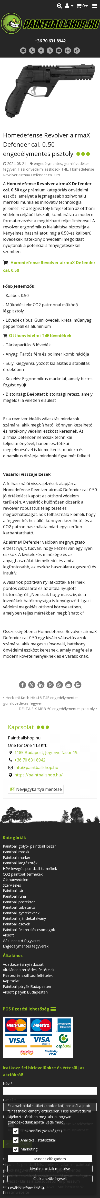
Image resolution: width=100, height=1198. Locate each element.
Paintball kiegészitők (20, 862)
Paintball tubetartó (19, 907)
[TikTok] (77, 50)
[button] (94, 6)
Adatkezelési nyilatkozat (23, 964)
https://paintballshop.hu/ (38, 775)
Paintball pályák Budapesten (27, 986)
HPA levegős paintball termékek (30, 868)
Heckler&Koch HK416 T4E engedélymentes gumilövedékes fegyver (40, 700)
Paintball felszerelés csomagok (29, 929)
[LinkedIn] (41, 685)
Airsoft (8, 935)
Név (8, 1083)
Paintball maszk (16, 851)
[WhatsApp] (59, 685)
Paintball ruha (14, 896)
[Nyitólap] (50, 23)
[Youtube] (59, 50)
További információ (24, 1187)
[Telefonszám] (32, 50)
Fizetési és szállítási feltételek (28, 975)
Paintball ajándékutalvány (24, 918)
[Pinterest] (50, 685)
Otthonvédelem (16, 879)
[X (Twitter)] (50, 50)
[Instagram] (68, 50)
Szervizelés (12, 885)
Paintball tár (13, 890)
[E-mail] (23, 50)
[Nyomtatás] (78, 685)
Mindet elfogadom (50, 1158)
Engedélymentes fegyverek (25, 946)
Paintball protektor (19, 901)
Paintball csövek (16, 924)
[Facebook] (41, 50)
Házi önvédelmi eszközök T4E (43, 169)
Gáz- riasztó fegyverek (22, 940)
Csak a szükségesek (50, 1178)
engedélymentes (48, 163)
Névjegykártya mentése (38, 789)
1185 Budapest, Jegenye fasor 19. (46, 752)
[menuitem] (82, 6)
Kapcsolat (11, 980)
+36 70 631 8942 (50, 41)
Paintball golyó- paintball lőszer (29, 846)
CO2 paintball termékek (23, 874)
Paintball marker (16, 857)
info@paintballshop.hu (36, 767)
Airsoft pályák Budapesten (25, 992)
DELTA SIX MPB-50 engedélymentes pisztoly (57, 708)
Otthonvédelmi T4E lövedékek (40, 335)
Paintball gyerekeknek (21, 913)
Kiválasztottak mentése (50, 1168)
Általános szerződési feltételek (28, 969)
